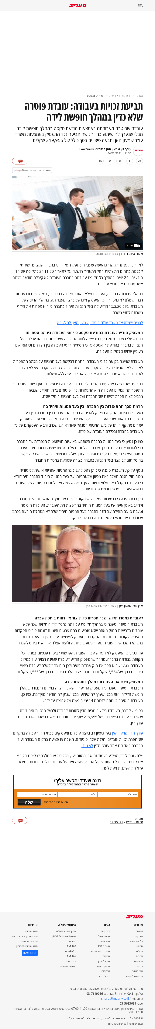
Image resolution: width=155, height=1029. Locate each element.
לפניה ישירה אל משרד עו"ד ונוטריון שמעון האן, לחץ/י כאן (99, 322)
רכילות (139, 951)
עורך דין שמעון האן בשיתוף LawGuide (105, 149)
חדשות (139, 931)
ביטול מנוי (104, 976)
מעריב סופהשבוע (100, 951)
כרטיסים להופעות (134, 976)
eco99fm (70, 951)
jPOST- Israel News (64, 936)
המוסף (106, 956)
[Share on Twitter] (119, 161)
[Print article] (100, 161)
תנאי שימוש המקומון (27, 946)
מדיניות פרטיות (29, 941)
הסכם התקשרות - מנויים (25, 936)
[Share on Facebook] (129, 161)
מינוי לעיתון (104, 961)
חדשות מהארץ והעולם (120, 95)
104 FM (71, 956)
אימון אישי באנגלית (66, 931)
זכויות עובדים (134, 822)
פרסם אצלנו (103, 936)
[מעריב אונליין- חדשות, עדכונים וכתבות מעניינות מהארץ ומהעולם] (77, 5)
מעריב (140, 95)
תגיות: (139, 818)
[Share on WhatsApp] (110, 161)
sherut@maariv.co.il (115, 998)
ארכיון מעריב (103, 966)
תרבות (139, 956)
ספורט (139, 946)
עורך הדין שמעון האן (127, 733)
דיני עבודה (116, 822)
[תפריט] (146, 5)
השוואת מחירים (68, 966)
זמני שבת (71, 961)
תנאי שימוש (31, 931)
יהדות (140, 966)
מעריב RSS (104, 946)
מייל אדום (105, 941)
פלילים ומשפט (95, 95)
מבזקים (139, 936)
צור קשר (105, 931)
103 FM (71, 946)
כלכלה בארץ (136, 941)
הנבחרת (138, 961)
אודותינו (106, 971)
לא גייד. (87, 745)
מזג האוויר (137, 971)
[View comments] (19, 161)
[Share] (139, 161)
